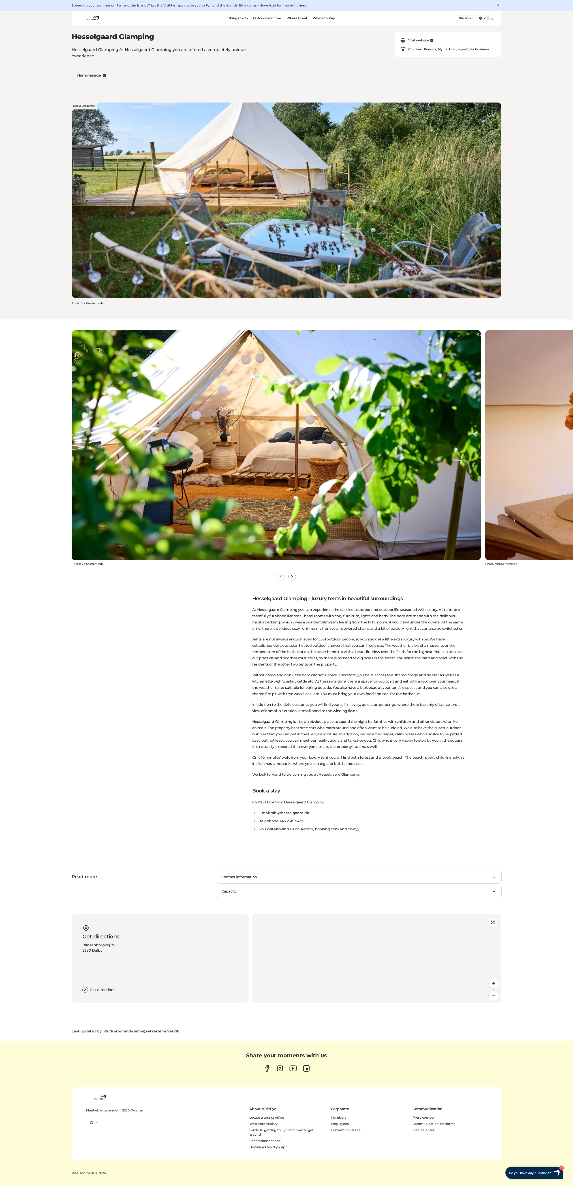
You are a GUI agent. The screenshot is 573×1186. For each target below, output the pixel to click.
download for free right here (283, 5)
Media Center (423, 1130)
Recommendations (264, 1141)
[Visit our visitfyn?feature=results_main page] (293, 1068)
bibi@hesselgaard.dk (290, 813)
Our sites (465, 18)
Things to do (238, 18)
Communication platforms (434, 1124)
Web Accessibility (263, 1124)
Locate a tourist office (266, 1117)
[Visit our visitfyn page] (280, 1068)
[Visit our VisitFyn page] (267, 1068)
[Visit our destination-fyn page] (306, 1068)
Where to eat (296, 18)
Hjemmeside (89, 75)
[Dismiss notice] (497, 5)
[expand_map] (493, 922)
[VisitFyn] (99, 1097)
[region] (376, 958)
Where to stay (324, 18)
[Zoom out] (493, 995)
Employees (340, 1124)
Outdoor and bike (267, 18)
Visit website (418, 40)
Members (338, 1117)
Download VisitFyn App (268, 1147)
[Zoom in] (493, 983)
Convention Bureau (346, 1130)
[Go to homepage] (92, 18)
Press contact (423, 1117)
